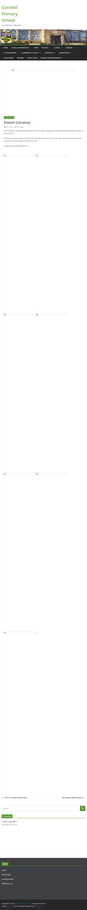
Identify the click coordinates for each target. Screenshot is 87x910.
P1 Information (9, 53)
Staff (36, 48)
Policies (45, 48)
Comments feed (7, 879)
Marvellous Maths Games (72, 797)
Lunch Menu (8, 58)
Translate (14, 824)
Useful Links (32, 58)
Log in (4, 870)
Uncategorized (9, 117)
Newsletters (64, 53)
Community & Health (30, 53)
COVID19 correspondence (51, 58)
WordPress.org (7, 884)
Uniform (20, 58)
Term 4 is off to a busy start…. (16, 797)
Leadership (48, 53)
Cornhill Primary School (10, 13)
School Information (19, 48)
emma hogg (19, 127)
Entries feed (6, 875)
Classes (57, 48)
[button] (29, 47)
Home (5, 48)
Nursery (69, 48)
